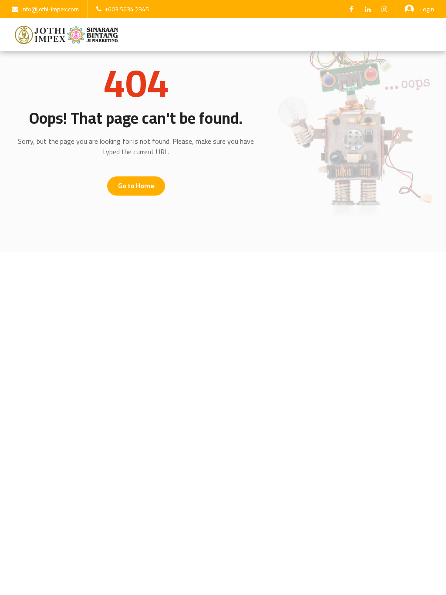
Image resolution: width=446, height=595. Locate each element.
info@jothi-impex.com (50, 9)
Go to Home (136, 185)
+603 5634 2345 (127, 9)
